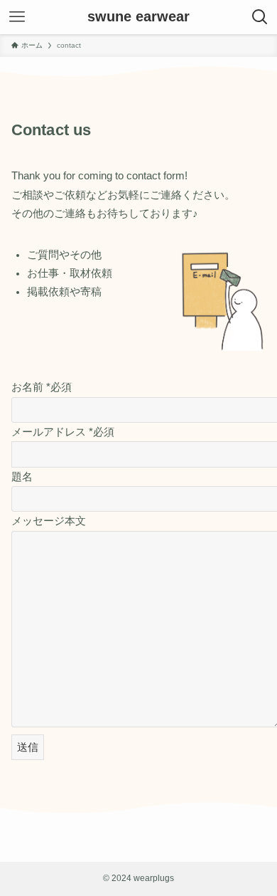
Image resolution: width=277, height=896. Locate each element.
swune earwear (138, 17)
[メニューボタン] (17, 17)
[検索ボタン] (260, 17)
